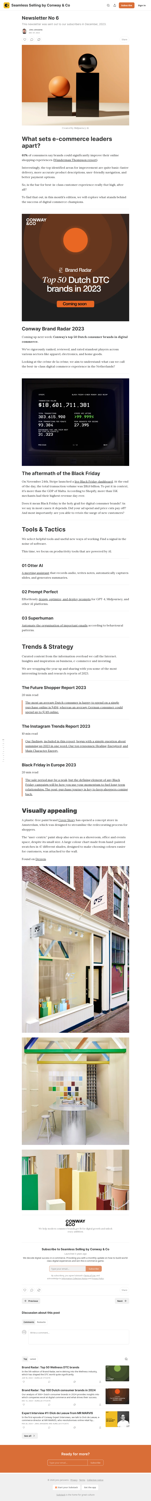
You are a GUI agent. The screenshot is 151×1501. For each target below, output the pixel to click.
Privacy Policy (98, 1278)
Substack (60, 1494)
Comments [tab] (29, 1322)
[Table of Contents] (3, 750)
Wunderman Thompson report (75, 160)
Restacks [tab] (41, 1322)
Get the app (90, 1487)
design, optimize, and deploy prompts (65, 599)
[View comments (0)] (32, 40)
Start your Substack (68, 1487)
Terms (82, 1480)
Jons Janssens (36, 30)
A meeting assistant (35, 573)
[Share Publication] (115, 5)
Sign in (142, 5)
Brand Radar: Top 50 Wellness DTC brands (50, 1367)
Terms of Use (89, 1275)
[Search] (108, 5)
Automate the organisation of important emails (55, 625)
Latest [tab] (33, 1359)
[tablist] (34, 1322)
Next (120, 1300)
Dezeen (41, 859)
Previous (33, 1300)
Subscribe (126, 5)
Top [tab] (25, 1359)
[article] (75, 1374)
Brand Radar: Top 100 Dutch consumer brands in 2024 (59, 1390)
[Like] (25, 40)
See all (27, 1435)
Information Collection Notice (75, 1278)
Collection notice (95, 1480)
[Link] (17, 142)
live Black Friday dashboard (94, 481)
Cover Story (66, 820)
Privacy (73, 1480)
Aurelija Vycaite (42, 1378)
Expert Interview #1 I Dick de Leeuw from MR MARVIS (57, 1413)
